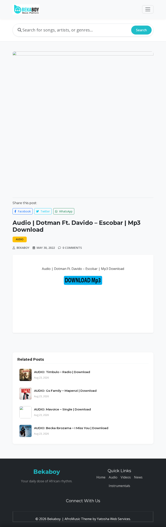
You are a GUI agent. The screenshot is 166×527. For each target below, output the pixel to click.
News (138, 477)
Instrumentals (119, 486)
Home (100, 477)
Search (141, 30)
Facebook (24, 211)
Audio (113, 477)
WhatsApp (65, 211)
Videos (126, 477)
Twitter (45, 211)
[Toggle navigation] (147, 9)
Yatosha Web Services (113, 519)
